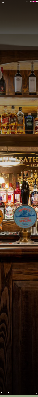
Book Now (34, 1)
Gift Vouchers (27, 1)
